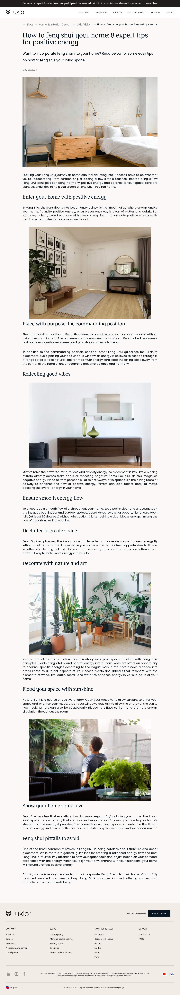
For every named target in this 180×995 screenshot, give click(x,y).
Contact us (144, 934)
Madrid (97, 948)
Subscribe (159, 913)
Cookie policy (56, 934)
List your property (137, 12)
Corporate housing (103, 939)
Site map (54, 948)
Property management (17, 948)
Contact (170, 12)
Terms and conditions (61, 952)
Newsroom (11, 943)
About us (155, 12)
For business (101, 12)
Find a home (83, 12)
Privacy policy (56, 943)
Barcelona (99, 934)
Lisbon (97, 943)
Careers (9, 939)
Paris (96, 957)
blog (29, 24)
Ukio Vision (84, 24)
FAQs (141, 939)
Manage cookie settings (62, 939)
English (13, 987)
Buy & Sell (117, 12)
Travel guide (12, 952)
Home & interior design (54, 24)
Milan (97, 952)
